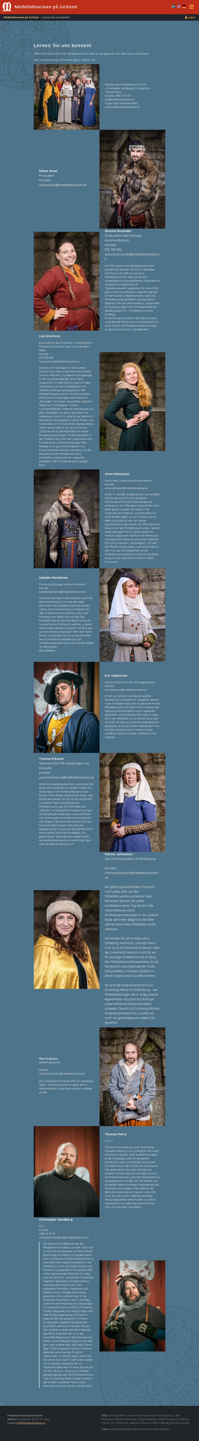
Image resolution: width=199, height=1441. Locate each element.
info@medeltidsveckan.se (30, 1422)
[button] (191, 7)
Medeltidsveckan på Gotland (21, 17)
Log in (191, 17)
